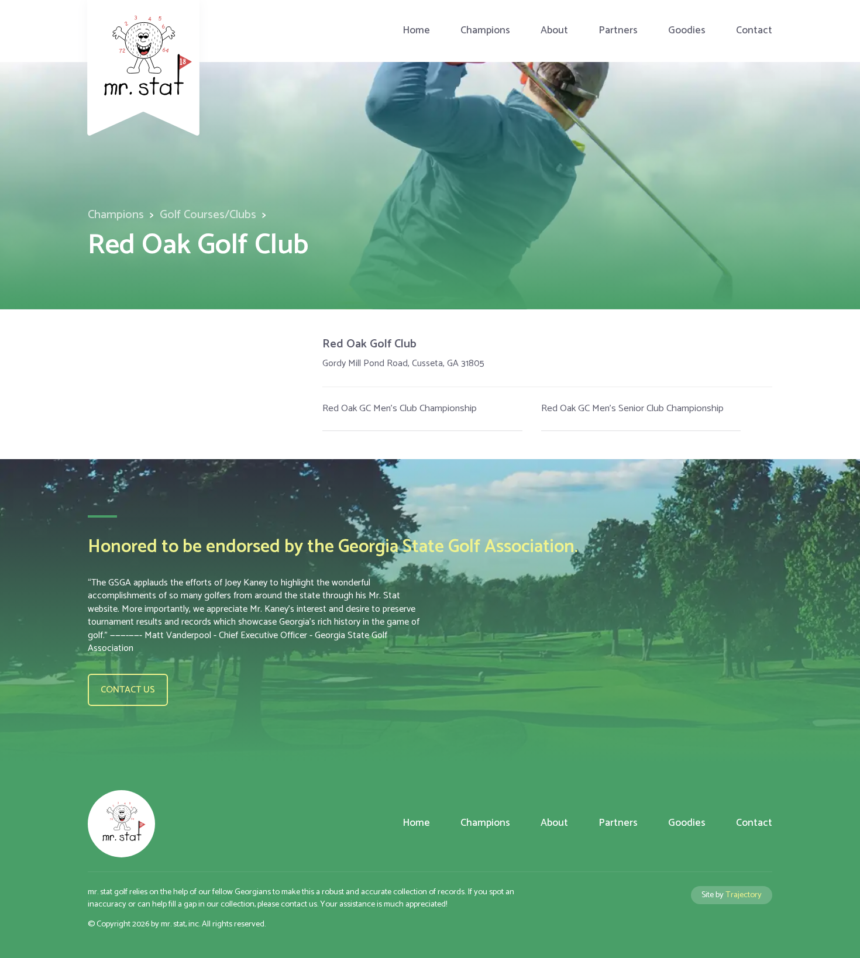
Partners (618, 30)
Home (416, 30)
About (554, 30)
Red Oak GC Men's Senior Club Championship (632, 408)
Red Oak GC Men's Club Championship (399, 408)
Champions (485, 30)
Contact (754, 30)
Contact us (128, 690)
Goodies (687, 30)
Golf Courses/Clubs (208, 215)
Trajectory (743, 895)
